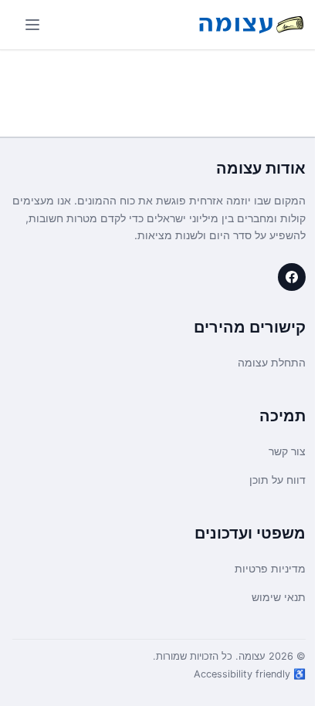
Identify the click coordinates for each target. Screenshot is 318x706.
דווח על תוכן (277, 479)
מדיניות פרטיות (270, 568)
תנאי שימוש (279, 596)
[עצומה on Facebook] (292, 277)
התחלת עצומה (272, 362)
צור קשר (287, 451)
